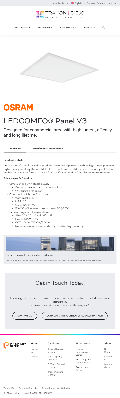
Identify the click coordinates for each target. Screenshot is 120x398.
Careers (91, 3)
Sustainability (108, 365)
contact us (97, 260)
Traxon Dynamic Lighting (56, 350)
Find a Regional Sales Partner (83, 361)
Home (34, 343)
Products (21, 27)
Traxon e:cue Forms (82, 368)
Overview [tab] (15, 148)
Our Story (107, 350)
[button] (103, 27)
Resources (67, 27)
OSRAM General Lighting (56, 365)
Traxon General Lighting (56, 373)
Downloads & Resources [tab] (47, 148)
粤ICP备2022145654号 (40, 393)
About (88, 27)
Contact (101, 3)
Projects (44, 27)
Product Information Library (82, 352)
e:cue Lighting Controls (55, 358)
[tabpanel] (60, 208)
